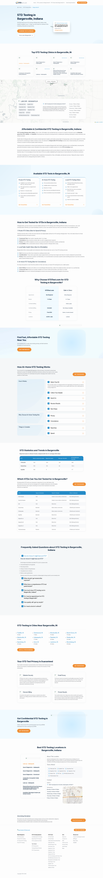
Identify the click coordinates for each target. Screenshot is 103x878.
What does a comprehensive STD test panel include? (35, 585)
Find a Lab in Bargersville (25, 35)
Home (34, 2)
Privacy (53, 416)
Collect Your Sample (57, 393)
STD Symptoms (35, 846)
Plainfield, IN (54, 637)
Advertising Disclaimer (70, 2)
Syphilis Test (50, 863)
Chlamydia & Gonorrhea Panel (54, 840)
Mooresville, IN (54, 633)
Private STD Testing (21, 838)
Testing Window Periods (37, 848)
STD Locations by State (37, 840)
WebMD (75, 842)
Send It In (53, 398)
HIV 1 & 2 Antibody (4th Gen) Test (55, 856)
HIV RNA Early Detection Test (54, 857)
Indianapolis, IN (38, 637)
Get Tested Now (82, 2)
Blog (63, 848)
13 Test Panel (51, 838)
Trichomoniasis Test (52, 865)
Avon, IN (36, 642)
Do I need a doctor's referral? (32, 606)
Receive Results (55, 403)
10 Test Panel (51, 836)
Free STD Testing (20, 842)
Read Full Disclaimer (77, 820)
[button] (51, 84)
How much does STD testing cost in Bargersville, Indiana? (34, 591)
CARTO (101, 122)
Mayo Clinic (75, 840)
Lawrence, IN (54, 642)
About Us (64, 836)
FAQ (63, 840)
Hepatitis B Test (51, 850)
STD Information (20, 836)
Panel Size (54, 428)
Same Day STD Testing (36, 838)
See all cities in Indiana (26, 650)
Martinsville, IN (21, 637)
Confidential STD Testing (37, 836)
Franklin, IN (20, 633)
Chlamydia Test (51, 842)
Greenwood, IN (38, 633)
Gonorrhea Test (51, 846)
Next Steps (54, 409)
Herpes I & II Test (51, 854)
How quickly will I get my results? (33, 602)
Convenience (54, 421)
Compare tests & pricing (26, 31)
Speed (53, 433)
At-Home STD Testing (21, 840)
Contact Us (64, 838)
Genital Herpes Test (52, 844)
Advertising (64, 846)
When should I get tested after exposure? (33, 579)
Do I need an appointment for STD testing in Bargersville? (34, 597)
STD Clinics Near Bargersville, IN (57, 2)
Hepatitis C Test (51, 852)
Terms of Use (65, 842)
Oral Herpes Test (51, 861)
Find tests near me (80, 830)
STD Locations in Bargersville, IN (43, 2)
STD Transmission (35, 850)
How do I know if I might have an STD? (35, 556)
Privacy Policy (65, 844)
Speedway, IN (21, 642)
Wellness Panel (51, 867)
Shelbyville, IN (71, 637)
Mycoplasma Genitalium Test (54, 859)
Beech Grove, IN (71, 633)
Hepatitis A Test (51, 848)
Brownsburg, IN (71, 642)
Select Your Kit (55, 382)
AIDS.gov (75, 838)
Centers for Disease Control (79, 836)
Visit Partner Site (24, 349)
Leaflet (97, 122)
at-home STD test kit (31, 370)
